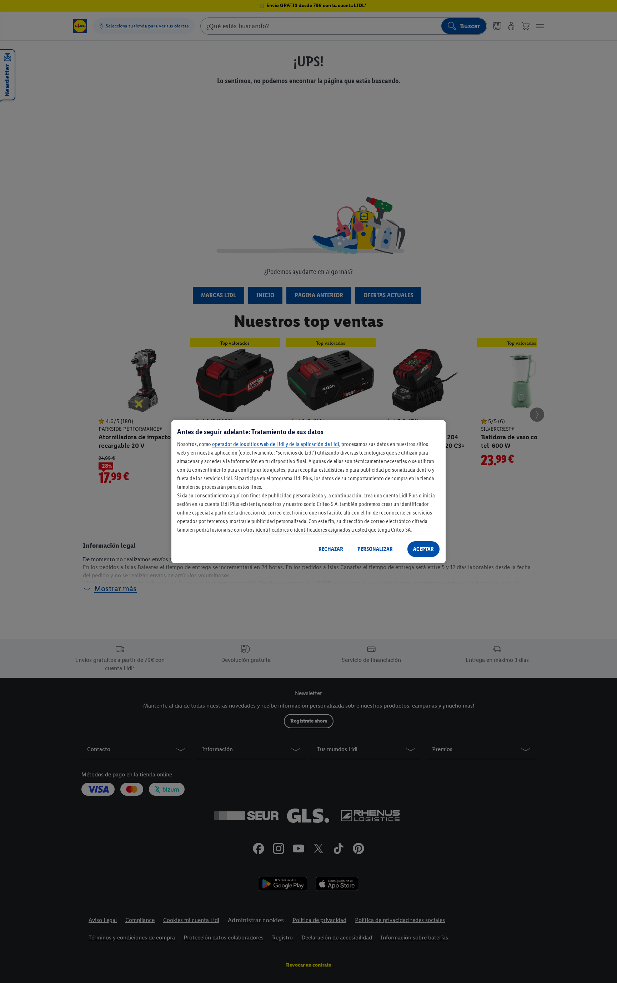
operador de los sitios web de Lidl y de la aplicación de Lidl (275, 444)
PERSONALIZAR (375, 549)
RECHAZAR (330, 549)
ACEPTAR (423, 549)
